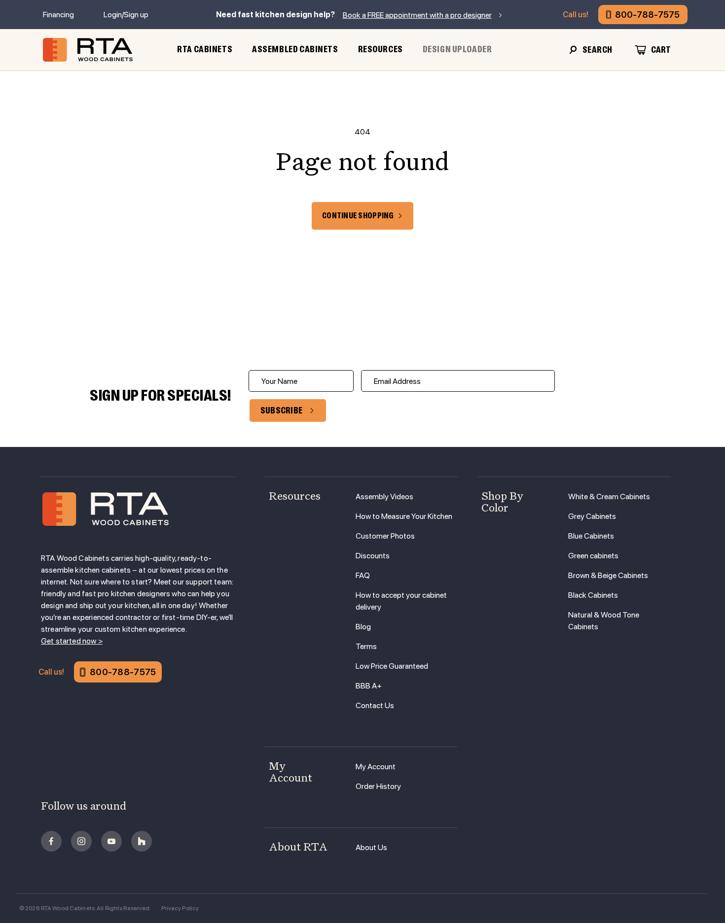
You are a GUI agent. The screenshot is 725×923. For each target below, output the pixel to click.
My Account (376, 766)
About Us (371, 847)
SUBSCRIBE (281, 410)
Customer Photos (385, 536)
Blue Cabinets (591, 536)
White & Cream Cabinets (609, 496)
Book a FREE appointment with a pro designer (417, 15)
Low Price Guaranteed (392, 666)
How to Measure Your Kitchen (404, 516)
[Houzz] (141, 841)
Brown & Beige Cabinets (608, 575)
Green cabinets (593, 555)
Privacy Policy (180, 908)
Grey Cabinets (592, 516)
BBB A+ (369, 685)
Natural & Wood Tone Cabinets (603, 620)
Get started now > (72, 641)
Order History (378, 786)
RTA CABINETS (204, 49)
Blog (363, 626)
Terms (366, 646)
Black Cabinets (593, 595)
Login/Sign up (126, 14)
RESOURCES (380, 49)
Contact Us (375, 705)
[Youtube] (111, 841)
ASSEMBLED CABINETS (295, 49)
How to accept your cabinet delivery (401, 601)
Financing (58, 14)
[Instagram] (81, 841)
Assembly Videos (384, 496)
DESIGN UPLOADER (457, 49)
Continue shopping (358, 215)
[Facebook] (51, 841)
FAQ (363, 575)
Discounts (373, 555)
